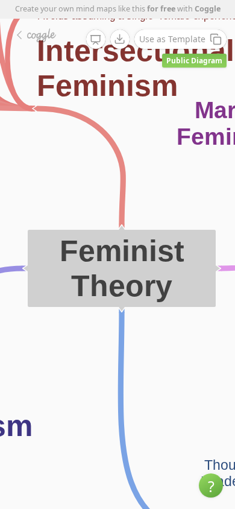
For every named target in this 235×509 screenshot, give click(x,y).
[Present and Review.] (95, 39)
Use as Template (172, 39)
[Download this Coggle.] (120, 39)
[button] (211, 485)
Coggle (208, 9)
